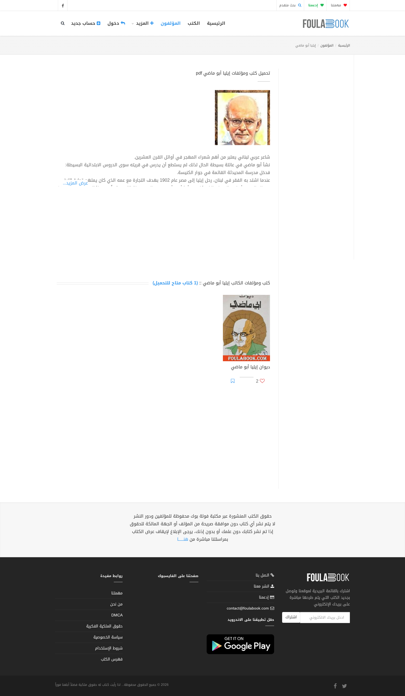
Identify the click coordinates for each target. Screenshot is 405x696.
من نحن (116, 604)
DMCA (117, 615)
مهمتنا (336, 5)
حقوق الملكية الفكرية (104, 626)
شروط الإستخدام (109, 648)
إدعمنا (264, 597)
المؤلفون (171, 23)
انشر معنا (262, 586)
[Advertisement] (314, 157)
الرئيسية (216, 23)
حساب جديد (84, 23)
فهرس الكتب (112, 659)
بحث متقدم (288, 5)
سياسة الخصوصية (108, 637)
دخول (114, 23)
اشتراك (291, 617)
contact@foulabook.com (248, 608)
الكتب (194, 23)
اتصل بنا (263, 576)
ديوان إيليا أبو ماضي (250, 367)
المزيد (142, 23)
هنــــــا (182, 539)
